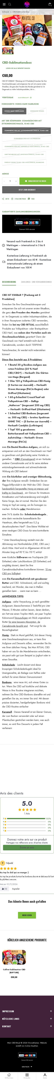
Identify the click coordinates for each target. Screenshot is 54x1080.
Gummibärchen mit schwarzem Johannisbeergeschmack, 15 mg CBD (27, 139)
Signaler (16, 888)
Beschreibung (9, 281)
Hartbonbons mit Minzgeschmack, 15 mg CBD (24, 154)
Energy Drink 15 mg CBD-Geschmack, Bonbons (24, 162)
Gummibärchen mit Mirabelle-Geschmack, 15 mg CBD (26, 146)
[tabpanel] (27, 30)
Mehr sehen (27, 915)
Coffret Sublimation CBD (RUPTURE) (14, 971)
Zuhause (5, 11)
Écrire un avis (27, 847)
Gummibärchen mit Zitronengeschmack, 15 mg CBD (26, 130)
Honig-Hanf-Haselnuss (14, 111)
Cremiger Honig (37, 111)
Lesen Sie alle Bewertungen (18, 68)
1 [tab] (27, 41)
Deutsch (25, 1067)
